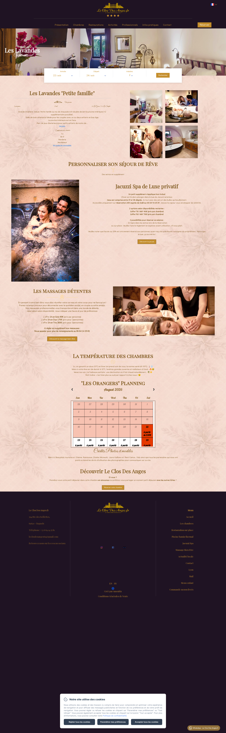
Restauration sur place (182, 530)
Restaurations (96, 24)
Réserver (204, 24)
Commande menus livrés (181, 589)
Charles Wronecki (100, 457)
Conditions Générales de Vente (113, 596)
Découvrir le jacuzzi (147, 242)
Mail (191, 576)
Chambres (78, 24)
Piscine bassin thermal (182, 536)
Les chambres (186, 523)
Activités (112, 24)
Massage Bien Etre (184, 550)
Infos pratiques (150, 24)
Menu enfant (187, 583)
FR (115, 583)
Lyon (191, 569)
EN (110, 583)
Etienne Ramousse (84, 457)
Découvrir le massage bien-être (62, 339)
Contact (167, 24)
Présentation (62, 24)
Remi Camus (130, 457)
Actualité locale (185, 556)
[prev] (72, 390)
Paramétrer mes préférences (113, 722)
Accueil (189, 516)
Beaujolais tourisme (64, 457)
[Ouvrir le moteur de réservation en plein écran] (113, 75)
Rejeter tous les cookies (79, 722)
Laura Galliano (115, 457)
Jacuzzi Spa (188, 543)
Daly (138, 457)
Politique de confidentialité (115, 715)
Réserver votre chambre (113, 487)
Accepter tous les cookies (146, 722)
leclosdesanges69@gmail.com (43, 536)
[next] (153, 390)
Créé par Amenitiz (113, 591)
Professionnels (130, 24)
